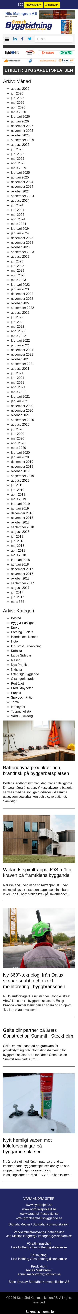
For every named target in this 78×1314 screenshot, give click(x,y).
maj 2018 (17, 545)
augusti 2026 (20, 88)
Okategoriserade (23, 678)
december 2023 (22, 238)
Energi (15, 627)
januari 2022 (20, 345)
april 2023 (18, 275)
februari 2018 (20, 560)
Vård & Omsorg (22, 716)
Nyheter (16, 669)
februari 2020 (20, 452)
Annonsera (51, 5)
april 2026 (18, 107)
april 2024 (18, 219)
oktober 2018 (20, 522)
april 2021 (18, 387)
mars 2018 (18, 555)
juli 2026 (17, 93)
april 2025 (18, 163)
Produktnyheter (22, 688)
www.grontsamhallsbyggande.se (39, 1218)
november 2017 (22, 574)
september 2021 (22, 364)
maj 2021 (17, 382)
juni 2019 (17, 490)
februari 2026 (20, 116)
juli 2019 (17, 485)
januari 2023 (20, 289)
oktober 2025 (20, 135)
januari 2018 (20, 564)
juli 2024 (17, 205)
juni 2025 (17, 154)
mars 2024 (18, 224)
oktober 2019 (20, 471)
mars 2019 (18, 499)
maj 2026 (17, 102)
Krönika (16, 651)
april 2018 (18, 550)
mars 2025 (18, 168)
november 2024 (22, 186)
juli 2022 (17, 317)
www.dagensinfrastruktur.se (39, 1213)
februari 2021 (20, 396)
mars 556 (17, 601)
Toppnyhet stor (21, 711)
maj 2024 (17, 214)
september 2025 (22, 140)
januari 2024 (20, 233)
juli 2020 (17, 429)
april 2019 (18, 494)
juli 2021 (17, 373)
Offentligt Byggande (25, 674)
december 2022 (22, 294)
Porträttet (17, 683)
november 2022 (22, 298)
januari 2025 (20, 177)
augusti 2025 (20, 144)
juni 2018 (17, 541)
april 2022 (18, 331)
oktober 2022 (20, 303)
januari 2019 (20, 508)
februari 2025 (20, 172)
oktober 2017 (20, 578)
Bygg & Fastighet (23, 623)
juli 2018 (17, 536)
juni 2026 (17, 98)
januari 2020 (20, 457)
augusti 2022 (20, 312)
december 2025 (22, 126)
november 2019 (22, 466)
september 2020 (22, 420)
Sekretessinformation (41, 1311)
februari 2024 (20, 228)
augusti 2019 (20, 480)
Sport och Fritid (22, 697)
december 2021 (22, 350)
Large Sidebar (21, 655)
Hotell (15, 641)
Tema (15, 702)
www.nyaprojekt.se (39, 1205)
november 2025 (22, 130)
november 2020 (22, 410)
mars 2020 (18, 448)
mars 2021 (18, 392)
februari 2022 (20, 340)
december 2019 (22, 461)
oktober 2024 (20, 191)
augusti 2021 (20, 368)
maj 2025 (17, 158)
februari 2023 (20, 284)
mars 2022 (18, 336)
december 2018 (22, 513)
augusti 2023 (20, 256)
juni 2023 (17, 266)
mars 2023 (18, 280)
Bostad (16, 618)
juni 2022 (17, 322)
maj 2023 (17, 270)
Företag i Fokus (22, 632)
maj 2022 (17, 326)
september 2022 (22, 308)
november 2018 (22, 517)
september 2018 (22, 527)
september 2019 (22, 476)
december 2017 (22, 569)
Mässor (16, 660)
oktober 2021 (20, 359)
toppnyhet (18, 707)
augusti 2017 (20, 587)
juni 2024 (17, 210)
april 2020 (18, 443)
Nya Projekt (19, 664)
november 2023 (22, 242)
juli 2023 (17, 261)
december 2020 (22, 406)
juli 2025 (17, 149)
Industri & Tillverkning (26, 646)
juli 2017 (17, 592)
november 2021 (22, 354)
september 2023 (22, 252)
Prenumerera (33, 5)
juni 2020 (17, 434)
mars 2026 (18, 112)
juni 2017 (17, 597)
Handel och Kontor (24, 637)
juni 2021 (17, 378)
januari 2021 (20, 401)
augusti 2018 (20, 531)
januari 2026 (20, 121)
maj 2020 (17, 438)
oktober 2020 (20, 415)
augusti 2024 (20, 200)
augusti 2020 (20, 424)
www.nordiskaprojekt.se (39, 1209)
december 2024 (22, 182)
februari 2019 (20, 504)
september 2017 (22, 583)
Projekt (16, 693)
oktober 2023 (20, 247)
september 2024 (22, 196)
